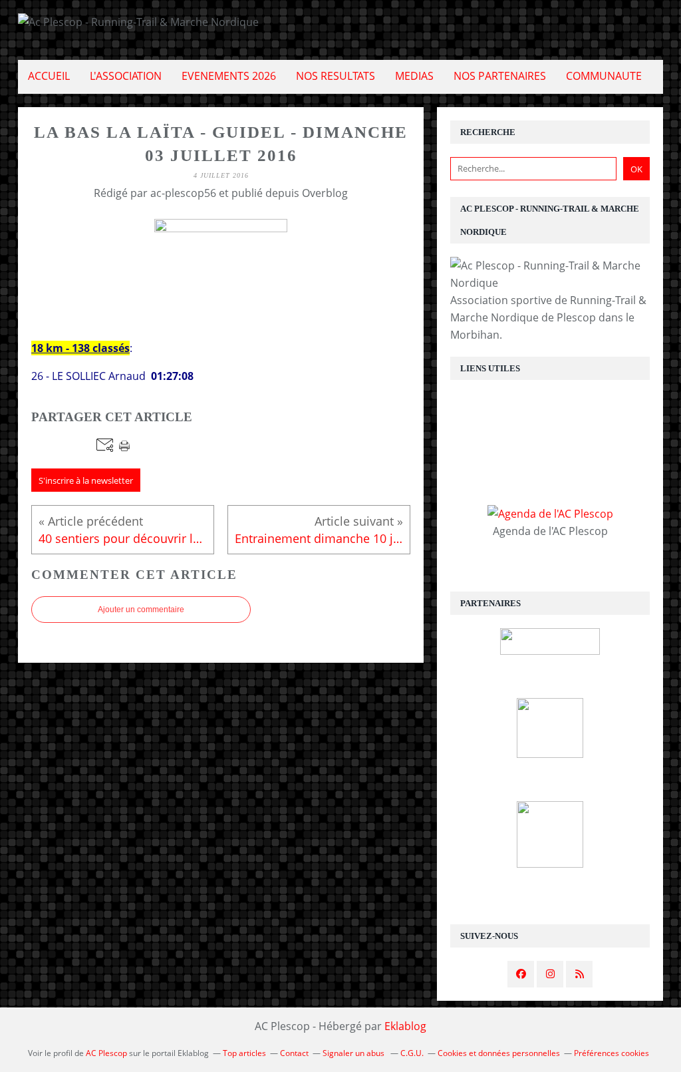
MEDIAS (414, 76)
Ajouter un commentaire (141, 609)
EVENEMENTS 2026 (229, 76)
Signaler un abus (354, 1053)
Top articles (244, 1053)
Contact (294, 1053)
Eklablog (405, 1026)
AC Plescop (106, 1053)
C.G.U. (412, 1053)
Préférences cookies (611, 1053)
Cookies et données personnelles (499, 1053)
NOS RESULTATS (335, 76)
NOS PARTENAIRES (500, 76)
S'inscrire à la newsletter (86, 480)
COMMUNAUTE (604, 76)
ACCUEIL (49, 76)
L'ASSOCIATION (126, 76)
